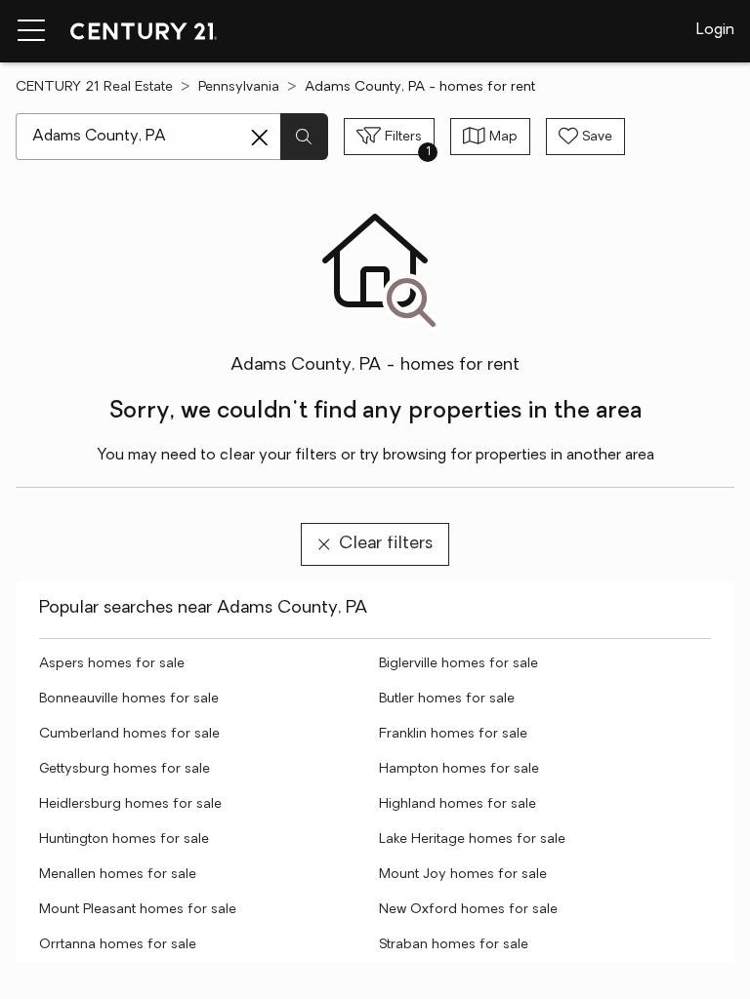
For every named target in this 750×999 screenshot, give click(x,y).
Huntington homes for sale (124, 839)
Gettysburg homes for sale (124, 769)
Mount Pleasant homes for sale (137, 909)
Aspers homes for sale (112, 664)
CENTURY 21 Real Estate (94, 87)
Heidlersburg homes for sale (130, 804)
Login (715, 30)
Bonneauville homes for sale (129, 699)
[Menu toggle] (31, 31)
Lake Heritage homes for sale (472, 839)
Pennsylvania (238, 87)
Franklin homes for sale (453, 734)
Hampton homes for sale (459, 769)
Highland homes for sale (457, 804)
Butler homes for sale (447, 699)
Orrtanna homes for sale (117, 945)
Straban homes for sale (453, 945)
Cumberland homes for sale (129, 734)
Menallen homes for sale (117, 874)
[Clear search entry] (259, 137)
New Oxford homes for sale (468, 909)
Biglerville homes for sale (458, 664)
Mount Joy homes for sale (463, 874)
